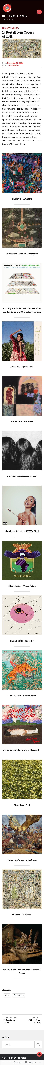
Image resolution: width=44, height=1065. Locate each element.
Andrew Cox (14, 65)
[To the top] (39, 1054)
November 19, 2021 (15, 63)
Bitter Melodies (14, 16)
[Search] (38, 1044)
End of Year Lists (10, 28)
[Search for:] (22, 1044)
